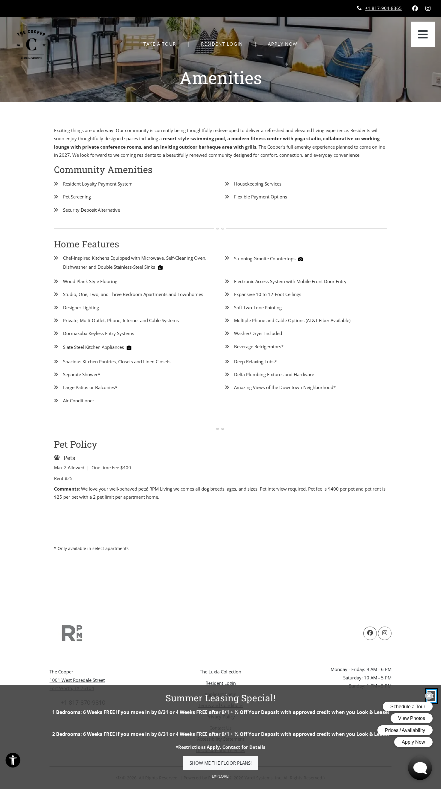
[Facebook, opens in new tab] (415, 8)
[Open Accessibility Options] (12, 761)
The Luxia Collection (220, 672)
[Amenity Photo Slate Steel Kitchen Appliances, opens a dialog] (129, 348)
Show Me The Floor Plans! (221, 763)
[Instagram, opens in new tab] (428, 8)
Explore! (220, 776)
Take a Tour (159, 44)
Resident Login (225, 44)
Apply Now (286, 44)
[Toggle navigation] (423, 34)
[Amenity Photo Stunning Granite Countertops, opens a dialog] (300, 259)
